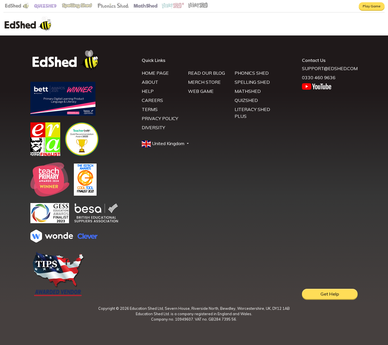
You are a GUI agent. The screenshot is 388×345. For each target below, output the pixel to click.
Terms (150, 109)
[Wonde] (51, 241)
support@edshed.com (330, 68)
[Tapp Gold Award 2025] (82, 154)
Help (148, 91)
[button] (166, 143)
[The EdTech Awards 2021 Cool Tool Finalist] (85, 194)
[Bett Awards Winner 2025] (62, 114)
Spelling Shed (252, 82)
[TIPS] (58, 295)
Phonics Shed (252, 73)
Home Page (155, 73)
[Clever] (87, 237)
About (150, 82)
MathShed (248, 91)
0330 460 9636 (318, 77)
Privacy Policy (160, 118)
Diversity (153, 127)
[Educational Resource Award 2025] (45, 154)
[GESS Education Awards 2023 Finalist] (49, 221)
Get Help (329, 294)
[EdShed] (82, 60)
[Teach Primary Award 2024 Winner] (49, 195)
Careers (152, 100)
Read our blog (206, 73)
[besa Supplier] (96, 222)
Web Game (201, 91)
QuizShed (246, 100)
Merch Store (204, 82)
